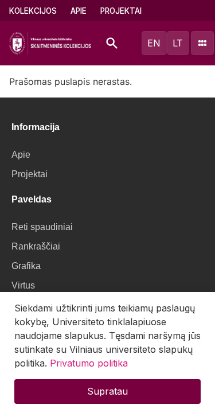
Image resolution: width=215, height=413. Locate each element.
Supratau (107, 391)
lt (178, 43)
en (154, 43)
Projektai (121, 10)
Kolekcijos (33, 10)
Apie (79, 10)
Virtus (23, 285)
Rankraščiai (35, 246)
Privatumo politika (89, 363)
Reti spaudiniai (42, 227)
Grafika (26, 266)
